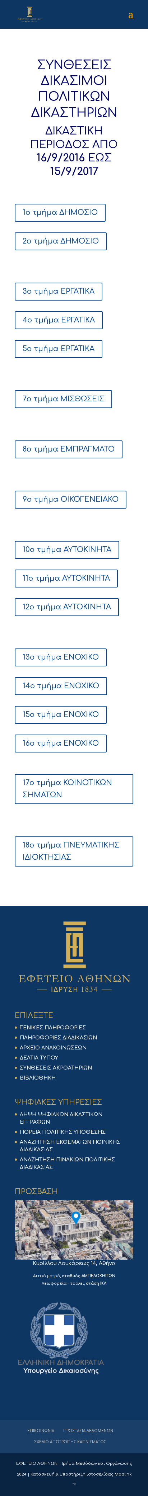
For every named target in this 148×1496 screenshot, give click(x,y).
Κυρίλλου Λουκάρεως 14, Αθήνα (74, 1263)
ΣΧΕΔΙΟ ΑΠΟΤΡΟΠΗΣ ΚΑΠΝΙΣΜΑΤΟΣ (70, 1442)
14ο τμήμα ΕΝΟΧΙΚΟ (61, 686)
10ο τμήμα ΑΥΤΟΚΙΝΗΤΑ (67, 550)
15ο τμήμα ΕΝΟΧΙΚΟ (61, 715)
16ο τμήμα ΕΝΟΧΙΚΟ (61, 743)
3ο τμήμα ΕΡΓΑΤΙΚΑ (58, 291)
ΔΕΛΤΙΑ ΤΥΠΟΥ (39, 1058)
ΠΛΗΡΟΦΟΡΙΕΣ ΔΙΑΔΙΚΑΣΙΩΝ (58, 1037)
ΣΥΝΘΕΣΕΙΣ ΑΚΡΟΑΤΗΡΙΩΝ (56, 1068)
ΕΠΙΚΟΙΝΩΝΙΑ (40, 1431)
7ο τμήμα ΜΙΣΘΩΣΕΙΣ (63, 399)
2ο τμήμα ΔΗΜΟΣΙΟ (61, 241)
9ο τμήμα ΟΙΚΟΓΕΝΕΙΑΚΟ (71, 499)
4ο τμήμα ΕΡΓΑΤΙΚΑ (59, 320)
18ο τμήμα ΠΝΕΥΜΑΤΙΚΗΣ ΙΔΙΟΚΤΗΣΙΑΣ (71, 851)
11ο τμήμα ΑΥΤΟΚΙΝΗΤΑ (66, 578)
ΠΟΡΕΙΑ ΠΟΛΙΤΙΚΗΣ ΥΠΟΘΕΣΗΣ (63, 1132)
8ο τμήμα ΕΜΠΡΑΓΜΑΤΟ (69, 449)
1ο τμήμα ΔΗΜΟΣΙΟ (60, 212)
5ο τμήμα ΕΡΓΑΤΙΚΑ (58, 349)
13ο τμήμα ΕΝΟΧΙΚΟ (61, 657)
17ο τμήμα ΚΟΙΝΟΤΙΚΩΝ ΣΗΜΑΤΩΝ (67, 789)
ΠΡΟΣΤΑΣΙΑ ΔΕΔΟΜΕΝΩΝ (88, 1431)
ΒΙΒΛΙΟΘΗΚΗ (38, 1078)
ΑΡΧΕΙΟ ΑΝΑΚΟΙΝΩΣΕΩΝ (53, 1048)
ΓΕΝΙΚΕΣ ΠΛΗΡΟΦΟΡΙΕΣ (53, 1027)
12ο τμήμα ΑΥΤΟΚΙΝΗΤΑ (67, 607)
